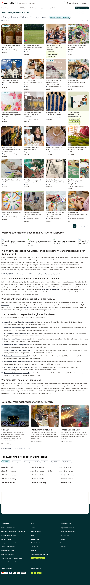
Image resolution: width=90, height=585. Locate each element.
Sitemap (33, 550)
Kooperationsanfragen (67, 531)
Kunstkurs (45, 289)
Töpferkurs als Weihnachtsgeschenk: (17, 350)
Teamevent (63, 543)
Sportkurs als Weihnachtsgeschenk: (17, 339)
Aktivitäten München (37, 467)
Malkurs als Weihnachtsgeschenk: (16, 356)
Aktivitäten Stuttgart (67, 471)
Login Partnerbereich (67, 528)
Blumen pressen (6, 539)
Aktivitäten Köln (65, 467)
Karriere (63, 546)
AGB (32, 535)
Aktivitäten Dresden (37, 479)
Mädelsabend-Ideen (7, 550)
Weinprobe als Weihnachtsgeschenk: (17, 333)
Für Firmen (33, 8)
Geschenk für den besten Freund (11, 562)
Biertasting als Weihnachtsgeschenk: (17, 361)
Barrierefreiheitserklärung (39, 554)
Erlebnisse (4, 8)
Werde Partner (52, 8)
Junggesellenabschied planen (10, 543)
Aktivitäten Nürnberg (8, 479)
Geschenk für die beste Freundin (11, 558)
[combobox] (40, 3)
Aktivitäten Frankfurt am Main (41, 471)
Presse (62, 539)
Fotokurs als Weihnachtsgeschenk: (16, 367)
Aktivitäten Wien (65, 483)
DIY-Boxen (23, 8)
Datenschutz (35, 539)
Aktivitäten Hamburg (8, 471)
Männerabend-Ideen (8, 554)
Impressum (34, 546)
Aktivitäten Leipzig (37, 475)
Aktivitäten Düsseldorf (9, 475)
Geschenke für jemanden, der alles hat (13, 531)
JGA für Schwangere (8, 546)
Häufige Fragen (36, 531)
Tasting (26, 307)
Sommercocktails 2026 (8, 535)
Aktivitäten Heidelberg (38, 483)
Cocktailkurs (56, 289)
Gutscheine (14, 8)
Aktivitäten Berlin (7, 467)
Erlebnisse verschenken (8, 528)
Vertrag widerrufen (38, 558)
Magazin (42, 8)
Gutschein (5, 305)
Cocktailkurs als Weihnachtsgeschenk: (18, 322)
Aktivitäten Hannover (67, 475)
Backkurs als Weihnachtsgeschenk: (16, 373)
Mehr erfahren (6, 444)
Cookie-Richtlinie (36, 543)
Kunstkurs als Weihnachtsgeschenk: (17, 328)
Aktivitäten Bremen (66, 479)
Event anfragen (81, 8)
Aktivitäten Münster (8, 483)
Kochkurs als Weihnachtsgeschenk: (17, 344)
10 (85, 226)
